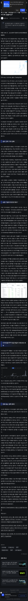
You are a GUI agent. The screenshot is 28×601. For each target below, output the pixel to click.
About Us (5, 592)
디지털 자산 (11, 547)
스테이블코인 (18, 550)
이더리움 (4, 547)
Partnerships (22, 592)
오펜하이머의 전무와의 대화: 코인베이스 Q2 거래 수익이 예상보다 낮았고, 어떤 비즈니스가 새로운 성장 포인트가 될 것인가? (14, 528)
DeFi (11, 550)
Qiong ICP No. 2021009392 (13, 599)
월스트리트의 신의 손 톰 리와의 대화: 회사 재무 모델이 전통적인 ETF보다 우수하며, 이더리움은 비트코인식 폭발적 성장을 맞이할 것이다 (14, 519)
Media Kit (13, 592)
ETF (17, 547)
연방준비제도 (5, 550)
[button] (26, 2)
